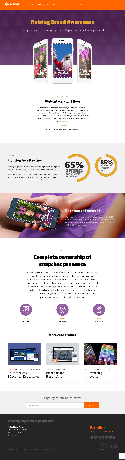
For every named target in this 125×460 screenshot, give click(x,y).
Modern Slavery (48, 449)
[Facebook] (91, 436)
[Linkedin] (106, 436)
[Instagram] (98, 436)
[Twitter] (95, 436)
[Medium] (109, 436)
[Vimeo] (113, 436)
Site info (26, 449)
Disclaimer (10, 449)
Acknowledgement (36, 449)
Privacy (18, 449)
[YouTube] (102, 436)
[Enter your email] (33, 405)
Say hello (96, 427)
